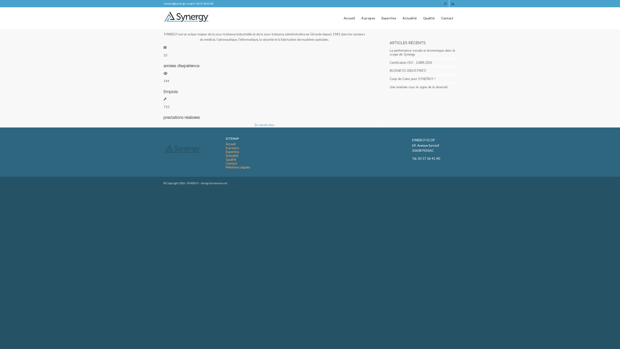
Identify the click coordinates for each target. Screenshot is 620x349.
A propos (232, 148)
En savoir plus (264, 125)
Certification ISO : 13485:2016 (411, 62)
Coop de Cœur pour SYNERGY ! (412, 79)
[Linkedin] (453, 3)
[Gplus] (445, 3)
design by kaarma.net (214, 183)
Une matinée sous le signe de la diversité (419, 87)
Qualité (231, 159)
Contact (231, 163)
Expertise (232, 152)
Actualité (232, 156)
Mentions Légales (238, 167)
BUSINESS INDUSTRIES (408, 70)
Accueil (231, 144)
